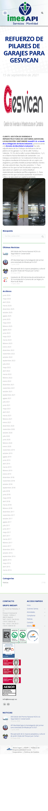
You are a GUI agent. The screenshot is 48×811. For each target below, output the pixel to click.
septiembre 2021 (9, 395)
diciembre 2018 (8, 477)
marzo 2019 (7, 467)
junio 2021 (6, 405)
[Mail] (8, 704)
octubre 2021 (7, 392)
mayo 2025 (7, 323)
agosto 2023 (7, 330)
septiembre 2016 (9, 556)
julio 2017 (6, 525)
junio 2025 (6, 319)
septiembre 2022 (9, 361)
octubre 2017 (7, 519)
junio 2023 (6, 333)
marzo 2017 (7, 539)
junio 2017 (6, 529)
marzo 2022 (7, 374)
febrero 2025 (7, 326)
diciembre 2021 (8, 385)
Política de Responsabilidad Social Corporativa (26, 750)
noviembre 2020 (9, 429)
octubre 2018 (7, 484)
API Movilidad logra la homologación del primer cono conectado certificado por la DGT (27, 261)
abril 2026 (6, 302)
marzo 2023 (7, 340)
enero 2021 (7, 422)
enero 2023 (7, 347)
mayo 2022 (7, 367)
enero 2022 (7, 381)
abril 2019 (6, 464)
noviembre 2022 (9, 354)
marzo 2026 (7, 306)
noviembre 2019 (9, 450)
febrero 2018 (7, 508)
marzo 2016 (7, 570)
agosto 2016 (7, 560)
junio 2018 (6, 495)
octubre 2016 (7, 553)
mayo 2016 (7, 563)
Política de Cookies (31, 752)
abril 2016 (6, 567)
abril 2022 (6, 371)
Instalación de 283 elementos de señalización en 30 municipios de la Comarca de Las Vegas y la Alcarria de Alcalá (28, 279)
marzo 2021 (7, 416)
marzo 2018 (7, 505)
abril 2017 (6, 536)
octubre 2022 (7, 357)
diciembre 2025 (8, 309)
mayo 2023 (7, 337)
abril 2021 (6, 412)
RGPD (26, 748)
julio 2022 (6, 364)
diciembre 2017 (8, 512)
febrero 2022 (7, 378)
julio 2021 (6, 402)
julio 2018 (6, 491)
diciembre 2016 (8, 550)
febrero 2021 (7, 419)
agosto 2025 (7, 316)
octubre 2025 (7, 313)
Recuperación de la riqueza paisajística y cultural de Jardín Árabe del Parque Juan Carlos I (28, 270)
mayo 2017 (7, 532)
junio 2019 (6, 460)
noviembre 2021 (9, 388)
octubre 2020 (7, 433)
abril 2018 (6, 501)
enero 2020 (7, 446)
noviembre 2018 (9, 481)
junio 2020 (6, 440)
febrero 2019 (7, 471)
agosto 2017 (7, 522)
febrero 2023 (7, 343)
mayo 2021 (7, 409)
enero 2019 (7, 474)
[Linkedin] (4, 704)
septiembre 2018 (9, 488)
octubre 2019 (7, 453)
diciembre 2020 (8, 426)
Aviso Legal (17, 748)
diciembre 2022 (8, 350)
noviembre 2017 (9, 515)
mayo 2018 (7, 498)
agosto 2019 (7, 457)
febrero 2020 (7, 443)
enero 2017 (7, 546)
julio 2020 (6, 436)
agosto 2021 (7, 398)
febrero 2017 (7, 543)
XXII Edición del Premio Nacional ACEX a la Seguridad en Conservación (25, 252)
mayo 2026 (7, 299)
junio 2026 (6, 295)
